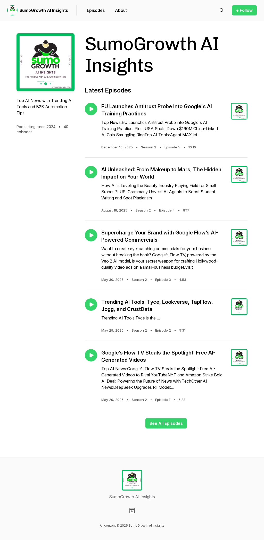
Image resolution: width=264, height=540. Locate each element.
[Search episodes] (222, 10)
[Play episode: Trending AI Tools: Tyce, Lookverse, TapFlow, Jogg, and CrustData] (91, 304)
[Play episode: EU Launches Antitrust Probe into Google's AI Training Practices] (91, 109)
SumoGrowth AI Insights (44, 10)
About (121, 10)
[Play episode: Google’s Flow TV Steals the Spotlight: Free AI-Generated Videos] (91, 355)
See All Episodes (166, 423)
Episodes (96, 10)
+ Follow (244, 10)
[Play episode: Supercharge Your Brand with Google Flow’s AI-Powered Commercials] (91, 235)
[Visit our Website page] (132, 510)
